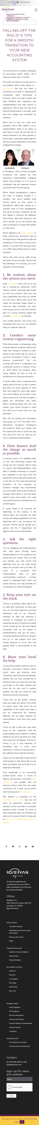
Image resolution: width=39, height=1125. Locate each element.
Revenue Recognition (16, 1015)
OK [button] (22, 1122)
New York (12, 991)
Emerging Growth (12, 1038)
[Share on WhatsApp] (19, 846)
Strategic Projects (12, 1003)
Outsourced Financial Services (19, 1046)
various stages (27, 233)
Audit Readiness (14, 1007)
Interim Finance (11, 922)
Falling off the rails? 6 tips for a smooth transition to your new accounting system (19, 45)
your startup (13, 283)
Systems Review (14, 1027)
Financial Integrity (15, 960)
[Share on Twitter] (13, 846)
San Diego (12, 983)
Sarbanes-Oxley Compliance (19, 952)
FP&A (11, 941)
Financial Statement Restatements (20, 1023)
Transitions (13, 1031)
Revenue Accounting (16, 937)
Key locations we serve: (14, 967)
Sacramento (13, 987)
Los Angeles (13, 979)
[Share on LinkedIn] (26, 846)
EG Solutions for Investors (18, 1042)
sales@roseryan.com (13, 1065)
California (12, 971)
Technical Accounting (16, 1019)
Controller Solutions (16, 926)
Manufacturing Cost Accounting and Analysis (19, 931)
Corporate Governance (14, 948)
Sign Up (11, 1096)
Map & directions (12, 908)
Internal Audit (13, 956)
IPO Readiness (14, 1011)
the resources (15, 316)
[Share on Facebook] (6, 846)
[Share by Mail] (32, 846)
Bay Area (12, 975)
